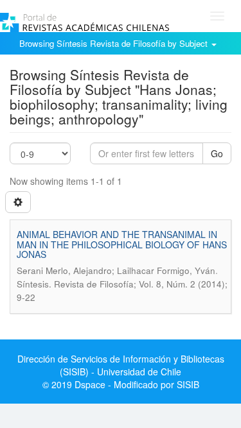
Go (217, 153)
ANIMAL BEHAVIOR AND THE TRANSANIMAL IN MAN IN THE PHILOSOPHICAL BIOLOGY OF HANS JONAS (122, 244)
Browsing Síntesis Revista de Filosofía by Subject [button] (114, 43)
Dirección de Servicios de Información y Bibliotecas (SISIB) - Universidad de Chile (120, 365)
